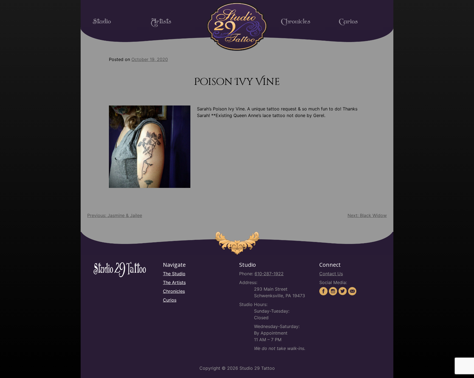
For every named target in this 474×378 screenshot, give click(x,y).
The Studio (174, 273)
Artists (161, 23)
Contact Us (331, 273)
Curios (348, 23)
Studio (102, 23)
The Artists (174, 282)
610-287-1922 (269, 273)
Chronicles (295, 23)
